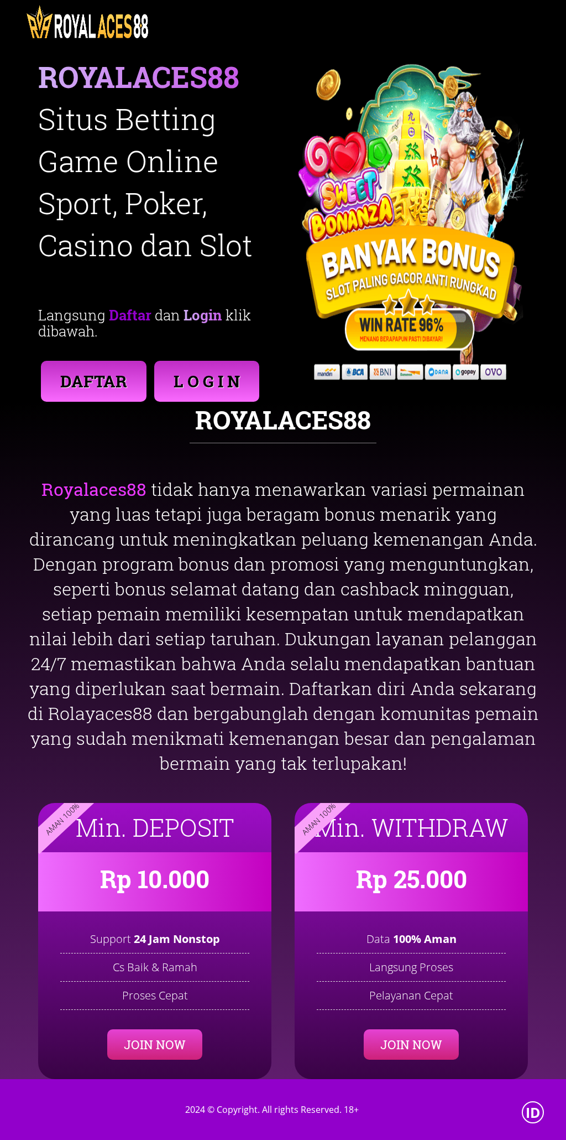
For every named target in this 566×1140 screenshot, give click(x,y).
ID (533, 1112)
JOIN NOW (155, 1045)
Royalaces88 (93, 489)
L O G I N (207, 381)
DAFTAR (93, 381)
